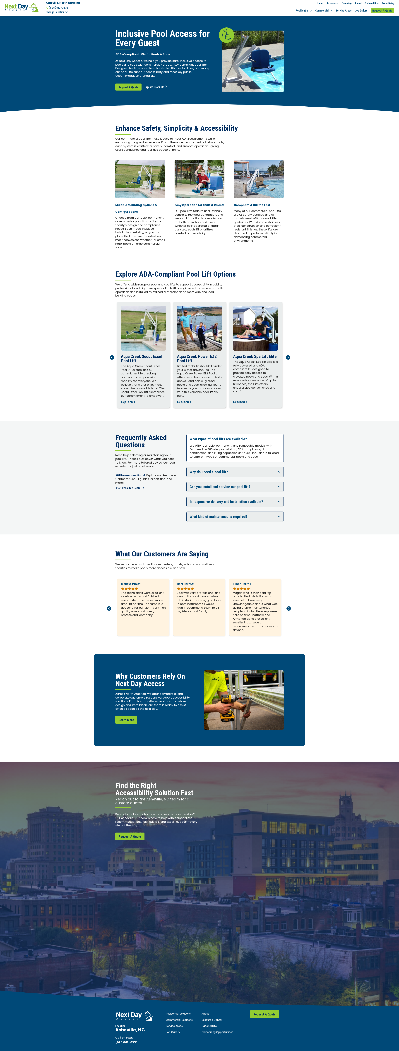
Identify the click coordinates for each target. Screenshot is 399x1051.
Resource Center (212, 1020)
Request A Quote (382, 10)
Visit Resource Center (128, 488)
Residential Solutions (178, 1014)
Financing (346, 3)
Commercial (322, 10)
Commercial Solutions (179, 1020)
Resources (332, 3)
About (358, 3)
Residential (302, 10)
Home (320, 3)
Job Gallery (361, 10)
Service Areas (344, 10)
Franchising (388, 3)
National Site (372, 3)
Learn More (126, 720)
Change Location (55, 12)
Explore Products (154, 87)
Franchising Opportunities (217, 1032)
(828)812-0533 (58, 8)
